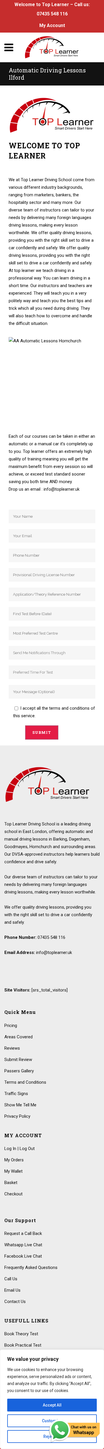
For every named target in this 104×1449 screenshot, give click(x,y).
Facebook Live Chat (23, 1256)
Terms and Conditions (25, 1082)
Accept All (52, 1405)
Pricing (10, 1025)
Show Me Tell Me (20, 1105)
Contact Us (15, 1301)
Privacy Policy (17, 1116)
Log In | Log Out (19, 1148)
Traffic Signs (16, 1093)
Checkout (13, 1194)
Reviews (12, 1048)
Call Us (10, 1278)
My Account (52, 25)
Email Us (12, 1290)
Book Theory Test (21, 1333)
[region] (52, 1399)
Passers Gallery (19, 1071)
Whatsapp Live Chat (23, 1244)
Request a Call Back (23, 1233)
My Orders (14, 1160)
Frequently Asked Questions (30, 1267)
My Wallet (13, 1171)
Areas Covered (18, 1036)
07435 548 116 (52, 14)
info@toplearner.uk (54, 952)
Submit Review (18, 1059)
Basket (10, 1182)
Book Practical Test (22, 1345)
